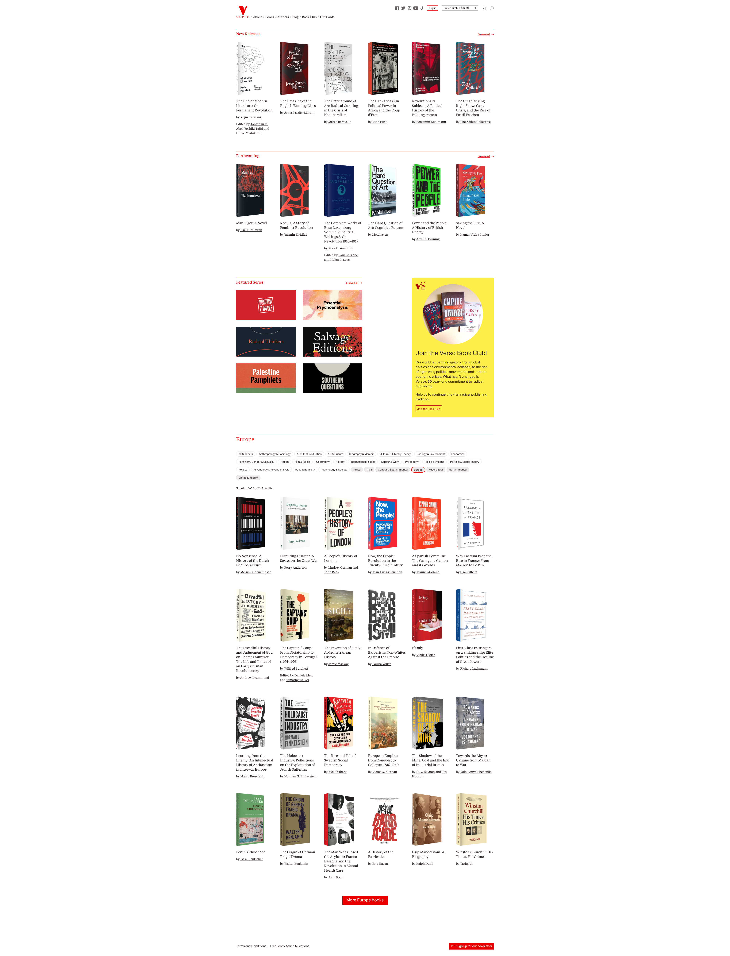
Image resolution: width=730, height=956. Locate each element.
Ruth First (379, 122)
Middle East (436, 469)
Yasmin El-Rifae (295, 234)
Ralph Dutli (424, 863)
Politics (243, 469)
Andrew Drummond (254, 677)
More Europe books (365, 900)
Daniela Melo (303, 675)
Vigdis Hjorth (425, 655)
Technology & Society (334, 469)
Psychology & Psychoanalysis (271, 469)
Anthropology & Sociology (275, 454)
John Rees (331, 572)
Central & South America (393, 469)
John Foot (335, 877)
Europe (418, 469)
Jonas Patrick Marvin (299, 112)
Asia (369, 469)
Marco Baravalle (339, 122)
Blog (295, 17)
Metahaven (380, 234)
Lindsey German (340, 567)
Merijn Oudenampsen (255, 572)
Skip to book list (245, 448)
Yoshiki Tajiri (253, 128)
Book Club (309, 17)
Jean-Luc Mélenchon (387, 572)
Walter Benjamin (296, 863)
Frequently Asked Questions (289, 946)
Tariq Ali (466, 863)
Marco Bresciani (251, 776)
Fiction (284, 461)
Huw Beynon (425, 772)
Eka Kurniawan (251, 230)
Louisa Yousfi (381, 664)
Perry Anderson (295, 567)
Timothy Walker (297, 680)
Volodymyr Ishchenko (476, 772)
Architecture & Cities (309, 454)
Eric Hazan (380, 863)
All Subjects (246, 454)
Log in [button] (432, 8)
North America (458, 469)
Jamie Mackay (338, 664)
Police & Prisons (434, 461)
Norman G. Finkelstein (300, 776)
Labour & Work (390, 461)
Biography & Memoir (361, 454)
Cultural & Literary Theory (395, 454)
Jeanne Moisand (428, 572)
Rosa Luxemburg (340, 248)
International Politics (363, 461)
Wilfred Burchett (296, 668)
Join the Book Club (428, 409)
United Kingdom (248, 477)
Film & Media (302, 461)
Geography (323, 461)
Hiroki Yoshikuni (248, 133)
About (257, 17)
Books (269, 17)
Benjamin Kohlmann (431, 122)
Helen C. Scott (340, 259)
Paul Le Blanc (348, 255)
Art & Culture (335, 454)
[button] (484, 8)
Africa (357, 469)
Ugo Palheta (468, 572)
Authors (283, 17)
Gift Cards (327, 17)
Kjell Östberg (337, 772)
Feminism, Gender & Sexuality (256, 461)
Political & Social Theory (464, 461)
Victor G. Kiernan (384, 772)
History (340, 461)
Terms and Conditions (251, 946)
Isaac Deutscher (251, 859)
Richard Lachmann (474, 668)
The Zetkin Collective (475, 122)
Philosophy (412, 461)
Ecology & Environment (431, 454)
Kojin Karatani (250, 117)
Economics (457, 454)
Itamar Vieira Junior (474, 234)
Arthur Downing (428, 239)
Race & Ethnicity (305, 469)
